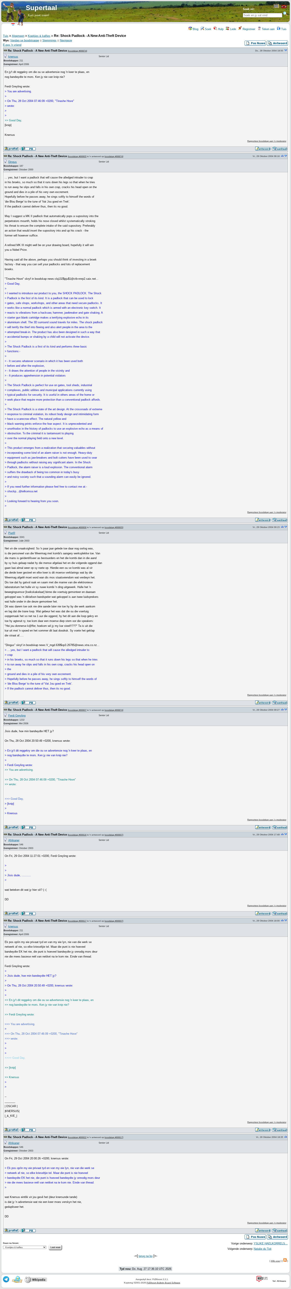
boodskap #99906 (77, 527)
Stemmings (49, 40)
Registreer (248, 29)
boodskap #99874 (77, 51)
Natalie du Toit (262, 1248)
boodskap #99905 (77, 156)
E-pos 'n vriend (12, 44)
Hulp (220, 29)
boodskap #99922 (77, 1137)
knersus (13, 56)
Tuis (283, 29)
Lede (232, 29)
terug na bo (146, 1256)
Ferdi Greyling (17, 715)
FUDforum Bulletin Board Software (163, 1283)
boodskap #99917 (77, 921)
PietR (11, 533)
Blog (195, 29)
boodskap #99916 (77, 835)
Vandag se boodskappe (24, 40)
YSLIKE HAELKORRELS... (271, 1243)
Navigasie (66, 40)
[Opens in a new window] (276, 7)
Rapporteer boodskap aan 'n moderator (266, 141)
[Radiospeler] (284, 7)
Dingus (12, 162)
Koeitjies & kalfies (39, 36)
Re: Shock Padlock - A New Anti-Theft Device (37, 50)
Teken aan (268, 29)
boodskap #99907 (77, 710)
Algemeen (18, 36)
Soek (207, 29)
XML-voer (275, 1261)
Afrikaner (13, 840)
